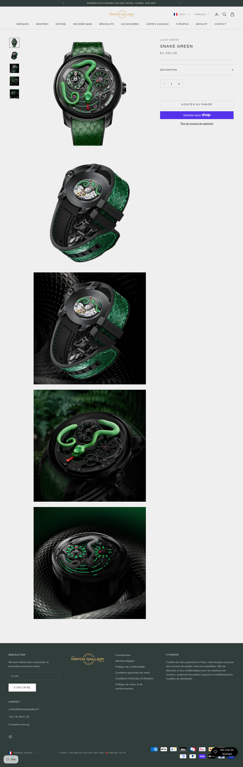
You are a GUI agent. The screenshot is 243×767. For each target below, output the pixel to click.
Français (200, 14)
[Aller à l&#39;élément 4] (14, 81)
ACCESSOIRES (130, 24)
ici (28, 724)
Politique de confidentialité (130, 666)
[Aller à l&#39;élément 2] (14, 56)
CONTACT (220, 24)
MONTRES (42, 24)
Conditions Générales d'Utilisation (134, 678)
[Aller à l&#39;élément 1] (14, 43)
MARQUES (23, 24)
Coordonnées (123, 655)
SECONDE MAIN (82, 24)
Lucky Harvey (169, 40)
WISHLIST (202, 24)
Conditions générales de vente (132, 672)
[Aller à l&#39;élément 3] (14, 68)
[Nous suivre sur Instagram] (10, 737)
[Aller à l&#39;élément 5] (14, 94)
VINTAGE (61, 24)
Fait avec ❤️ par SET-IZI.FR (110, 753)
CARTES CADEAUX (157, 24)
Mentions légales (124, 660)
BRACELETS (106, 24)
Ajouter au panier (196, 104)
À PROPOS (182, 24)
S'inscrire (22, 687)
